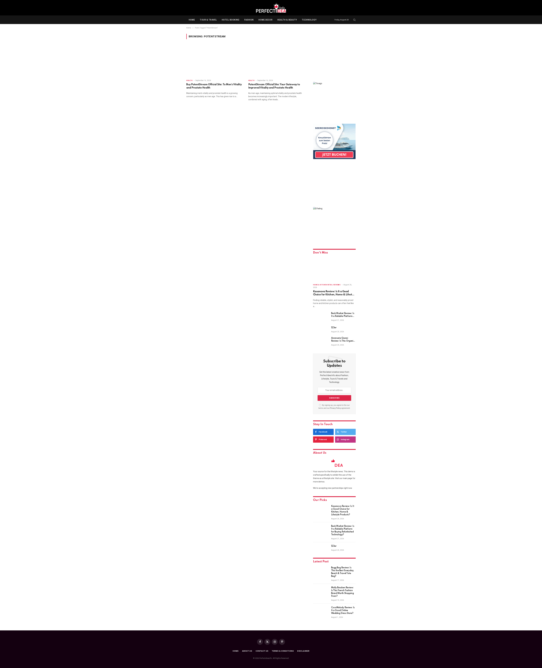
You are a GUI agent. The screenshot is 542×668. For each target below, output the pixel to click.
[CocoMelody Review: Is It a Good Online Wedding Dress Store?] (321, 611)
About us (247, 651)
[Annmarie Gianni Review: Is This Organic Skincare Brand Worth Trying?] (321, 341)
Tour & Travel (208, 20)
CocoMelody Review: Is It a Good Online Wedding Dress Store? (343, 610)
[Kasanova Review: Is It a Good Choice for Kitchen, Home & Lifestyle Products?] (334, 269)
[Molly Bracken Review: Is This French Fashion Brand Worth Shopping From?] (321, 591)
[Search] (354, 20)
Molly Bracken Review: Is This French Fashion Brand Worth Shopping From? (342, 592)
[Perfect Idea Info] (271, 7)
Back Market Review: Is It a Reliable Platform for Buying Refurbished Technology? (342, 315)
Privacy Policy (335, 408)
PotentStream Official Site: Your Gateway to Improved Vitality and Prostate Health (274, 86)
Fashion (249, 20)
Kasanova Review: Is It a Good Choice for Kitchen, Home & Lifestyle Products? (334, 293)
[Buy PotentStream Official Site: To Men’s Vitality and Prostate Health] (214, 61)
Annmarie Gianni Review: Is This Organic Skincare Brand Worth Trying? (342, 339)
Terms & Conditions (283, 651)
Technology (309, 20)
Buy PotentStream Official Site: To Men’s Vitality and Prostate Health (214, 86)
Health (189, 80)
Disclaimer (303, 651)
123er (333, 328)
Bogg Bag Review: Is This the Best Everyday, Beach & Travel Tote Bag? (342, 572)
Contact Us (262, 651)
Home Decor (265, 20)
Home (192, 20)
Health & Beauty (287, 20)
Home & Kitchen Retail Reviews (327, 285)
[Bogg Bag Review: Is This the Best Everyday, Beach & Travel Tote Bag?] (321, 571)
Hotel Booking (231, 20)
